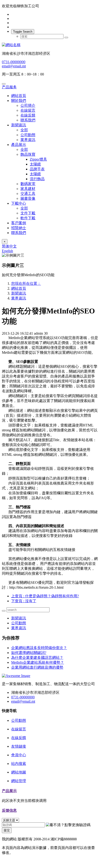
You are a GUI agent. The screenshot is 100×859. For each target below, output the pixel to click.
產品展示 (18, 145)
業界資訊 (27, 140)
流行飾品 (37, 179)
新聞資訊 (18, 125)
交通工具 (27, 194)
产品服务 (9, 87)
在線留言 (27, 110)
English (7, 251)
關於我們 (18, 101)
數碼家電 (27, 184)
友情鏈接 (18, 746)
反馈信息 (9, 810)
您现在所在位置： (26, 283)
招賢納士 (18, 228)
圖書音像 (27, 198)
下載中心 (18, 203)
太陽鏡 (35, 164)
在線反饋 (27, 115)
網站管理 (18, 781)
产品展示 (9, 791)
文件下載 (27, 213)
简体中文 (9, 246)
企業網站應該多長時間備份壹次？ (39, 648)
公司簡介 (27, 105)
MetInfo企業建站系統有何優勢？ (37, 662)
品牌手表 (37, 169)
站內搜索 (18, 764)
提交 (7, 830)
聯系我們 (27, 120)
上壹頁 (45, 596)
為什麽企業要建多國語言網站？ (37, 658)
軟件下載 (27, 218)
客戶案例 (18, 223)
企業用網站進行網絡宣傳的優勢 (37, 667)
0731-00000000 (13, 62)
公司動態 (27, 135)
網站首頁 (18, 96)
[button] (68, 825)
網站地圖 (18, 772)
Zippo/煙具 (38, 159)
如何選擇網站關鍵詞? (28, 653)
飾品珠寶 (27, 154)
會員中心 (18, 755)
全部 (24, 130)
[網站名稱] (50, 45)
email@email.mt (14, 66)
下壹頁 (23, 601)
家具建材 (27, 189)
